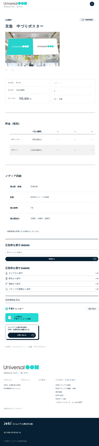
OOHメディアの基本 (63, 385)
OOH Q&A (60, 395)
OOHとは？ (8, 380)
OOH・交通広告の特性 (12, 385)
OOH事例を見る (12, 300)
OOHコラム (25, 380)
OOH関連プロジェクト (12, 388)
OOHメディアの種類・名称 (66, 388)
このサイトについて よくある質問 (69, 402)
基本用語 (59, 392)
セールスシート (20, 347)
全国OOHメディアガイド (13, 409)
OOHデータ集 (61, 399)
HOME (8, 347)
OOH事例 (41, 380)
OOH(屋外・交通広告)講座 (65, 380)
